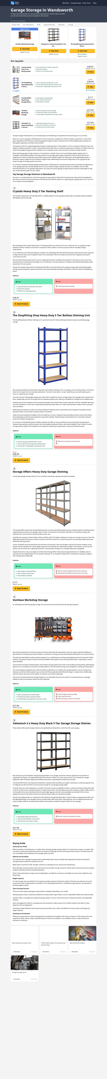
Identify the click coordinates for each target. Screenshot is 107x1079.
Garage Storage (76, 3)
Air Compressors (28, 25)
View (91, 72)
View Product (22, 304)
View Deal (26, 49)
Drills (38, 25)
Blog (94, 3)
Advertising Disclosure (19, 21)
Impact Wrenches (49, 25)
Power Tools (16, 25)
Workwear (65, 3)
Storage (70, 25)
